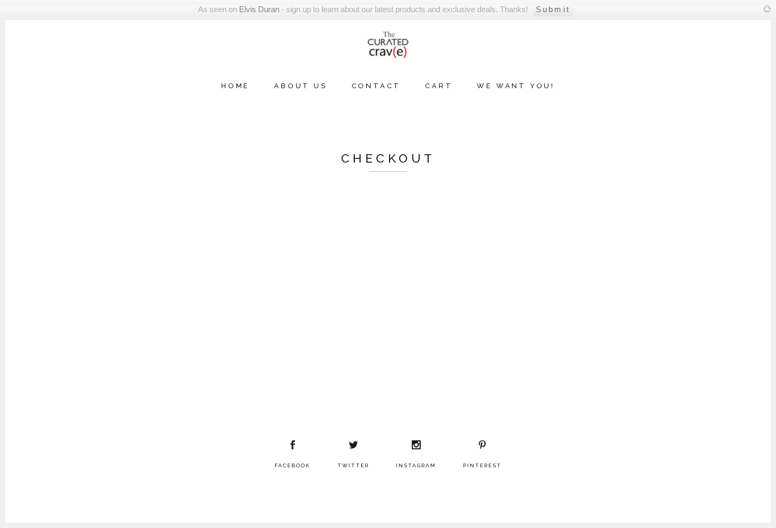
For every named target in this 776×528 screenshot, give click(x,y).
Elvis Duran (259, 9)
